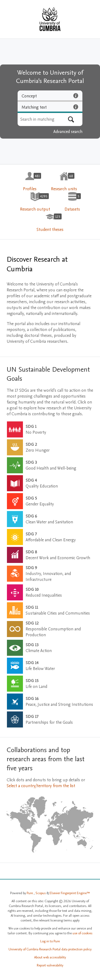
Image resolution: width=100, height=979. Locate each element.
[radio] (50, 96)
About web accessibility (50, 957)
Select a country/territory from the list (41, 786)
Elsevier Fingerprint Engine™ (70, 893)
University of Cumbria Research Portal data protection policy (50, 949)
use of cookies (82, 933)
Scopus (40, 893)
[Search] (71, 119)
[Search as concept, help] (75, 95)
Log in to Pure (50, 941)
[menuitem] (30, 182)
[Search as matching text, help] (75, 107)
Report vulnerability (50, 965)
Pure (30, 893)
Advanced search (67, 132)
